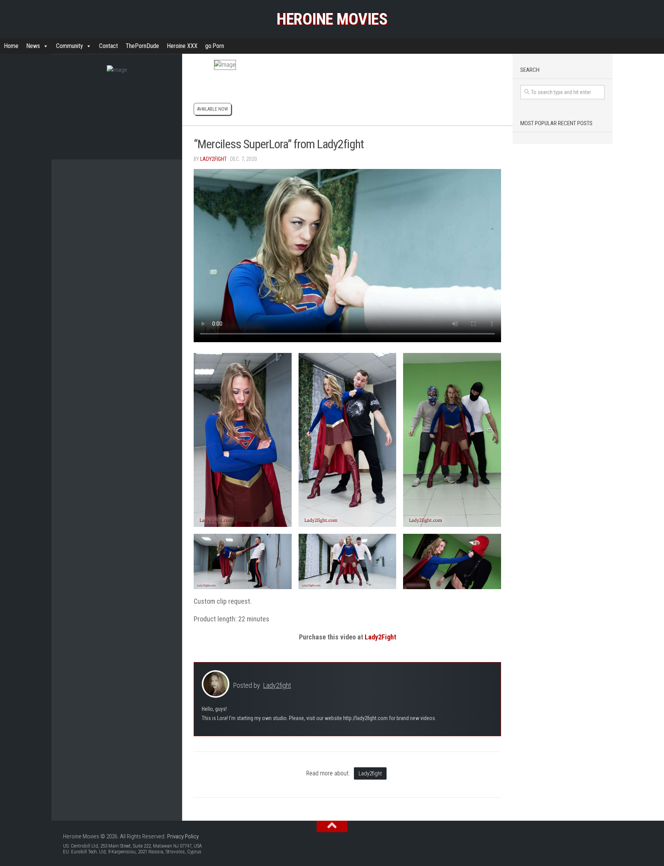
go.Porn (214, 46)
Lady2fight (213, 159)
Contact (108, 46)
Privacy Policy (183, 836)
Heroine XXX (182, 46)
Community (69, 46)
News (33, 46)
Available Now (212, 109)
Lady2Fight (380, 637)
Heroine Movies (332, 19)
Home (11, 46)
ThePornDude (142, 46)
